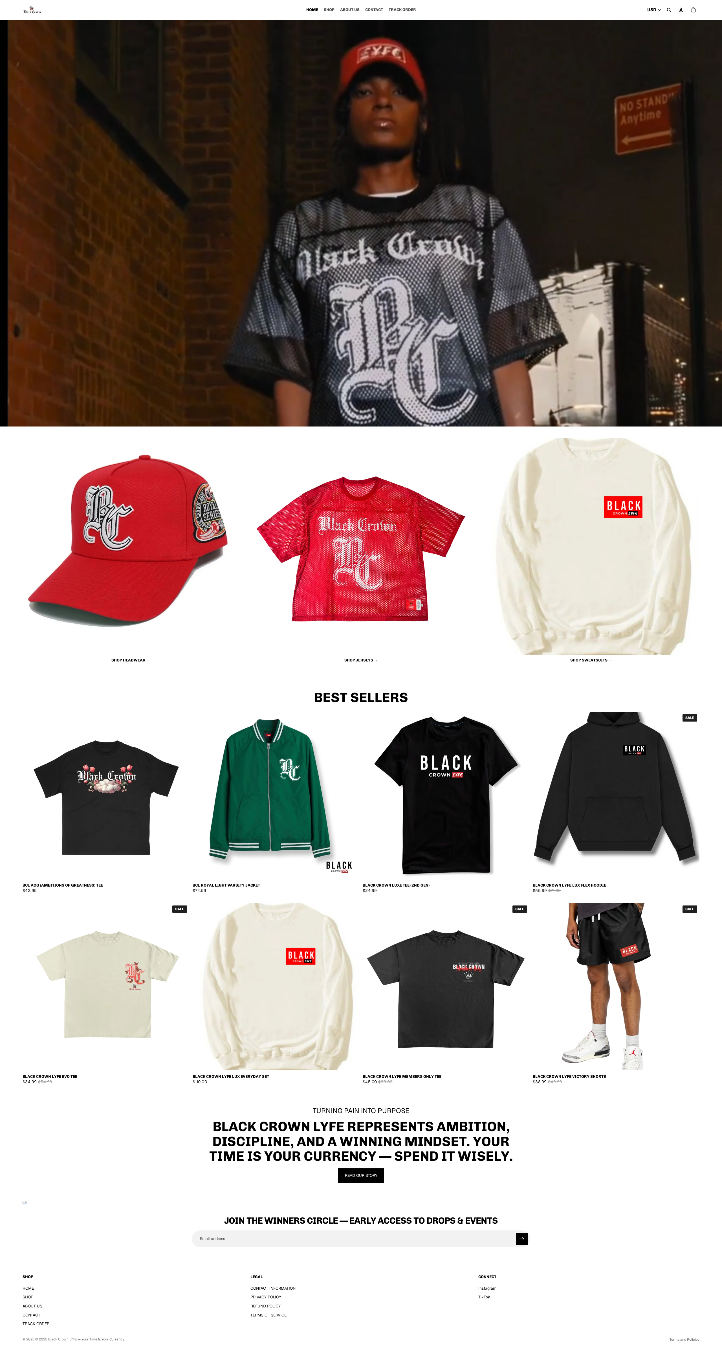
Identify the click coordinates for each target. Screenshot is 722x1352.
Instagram (487, 1288)
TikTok (484, 1297)
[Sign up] (522, 1239)
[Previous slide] (31, 795)
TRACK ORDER (36, 1323)
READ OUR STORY (361, 1175)
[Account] (681, 10)
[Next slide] (180, 795)
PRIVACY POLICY (265, 1297)
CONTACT (31, 1314)
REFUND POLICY (265, 1306)
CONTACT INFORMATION (273, 1288)
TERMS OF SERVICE (268, 1314)
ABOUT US (32, 1306)
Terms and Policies (684, 1339)
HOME (28, 1288)
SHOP (28, 1297)
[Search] (669, 10)
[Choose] (180, 870)
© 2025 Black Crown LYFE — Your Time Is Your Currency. (79, 1339)
